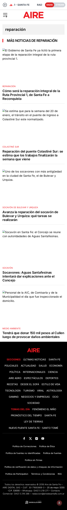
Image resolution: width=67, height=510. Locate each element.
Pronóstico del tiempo (26, 415)
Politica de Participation (16, 474)
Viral (40, 390)
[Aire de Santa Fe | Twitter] (30, 438)
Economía (55, 365)
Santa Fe (54, 359)
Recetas (12, 384)
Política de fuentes (52, 453)
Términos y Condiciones (43, 474)
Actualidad (28, 365)
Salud (43, 365)
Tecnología (13, 390)
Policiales (11, 365)
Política (14, 372)
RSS (60, 474)
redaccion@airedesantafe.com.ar (48, 493)
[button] (11, 15)
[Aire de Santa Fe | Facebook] (24, 438)
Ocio (55, 396)
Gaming (14, 396)
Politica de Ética (47, 446)
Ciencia (53, 372)
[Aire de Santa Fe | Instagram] (36, 438)
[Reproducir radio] (5, 5)
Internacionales (34, 372)
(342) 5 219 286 (21, 493)
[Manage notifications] (59, 502)
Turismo (28, 390)
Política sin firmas (33, 460)
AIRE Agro (15, 378)
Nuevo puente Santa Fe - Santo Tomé (33, 428)
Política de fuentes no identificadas (23, 453)
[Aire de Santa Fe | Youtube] (43, 438)
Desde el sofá (29, 384)
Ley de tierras (33, 421)
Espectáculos (33, 378)
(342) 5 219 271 (41, 490)
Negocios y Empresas (35, 396)
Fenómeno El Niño (44, 409)
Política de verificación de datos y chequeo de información (34, 467)
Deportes (52, 378)
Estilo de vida (51, 384)
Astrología (54, 390)
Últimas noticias (34, 359)
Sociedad (33, 403)
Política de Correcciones (24, 446)
